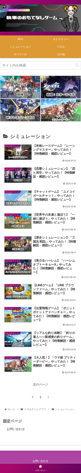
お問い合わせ (16, 429)
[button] (77, 65)
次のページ (40, 384)
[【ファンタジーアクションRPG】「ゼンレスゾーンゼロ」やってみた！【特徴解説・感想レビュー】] (20, 110)
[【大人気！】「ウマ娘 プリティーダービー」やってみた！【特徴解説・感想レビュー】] (60, 110)
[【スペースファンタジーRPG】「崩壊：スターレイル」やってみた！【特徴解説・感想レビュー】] (60, 87)
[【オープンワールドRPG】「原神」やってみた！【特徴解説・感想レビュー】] (20, 87)
